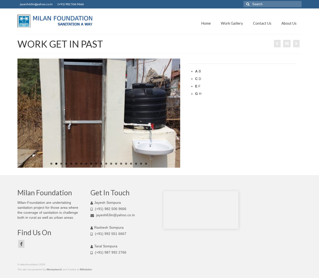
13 (111, 164)
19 (141, 164)
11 (101, 164)
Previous (13, 113)
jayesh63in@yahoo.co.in (115, 215)
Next (184, 113)
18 (136, 164)
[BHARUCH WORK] (296, 43)
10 (96, 164)
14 (116, 164)
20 (146, 164)
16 (126, 164)
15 (121, 164)
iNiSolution (86, 269)
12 (106, 164)
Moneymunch (54, 269)
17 (131, 164)
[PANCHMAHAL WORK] (277, 43)
